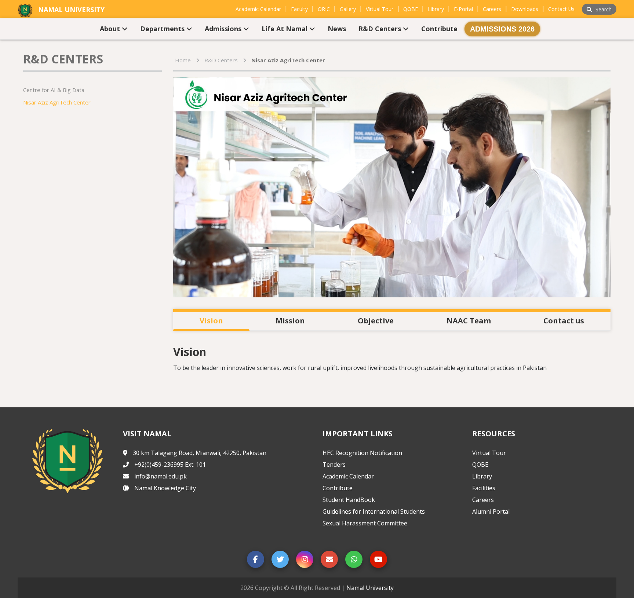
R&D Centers (221, 60)
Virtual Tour (379, 8)
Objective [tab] (376, 321)
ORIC (324, 8)
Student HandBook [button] (349, 500)
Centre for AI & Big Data (53, 89)
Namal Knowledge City (165, 488)
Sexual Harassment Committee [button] (365, 523)
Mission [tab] (290, 321)
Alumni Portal (491, 511)
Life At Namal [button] (285, 28)
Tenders (334, 465)
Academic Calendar (258, 8)
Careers (492, 8)
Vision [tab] (211, 321)
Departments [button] (163, 28)
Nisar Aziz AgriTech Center (57, 102)
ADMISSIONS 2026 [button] (502, 29)
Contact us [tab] (563, 321)
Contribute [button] (439, 28)
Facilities (483, 488)
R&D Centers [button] (380, 28)
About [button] (111, 28)
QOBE (410, 8)
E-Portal (463, 8)
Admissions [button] (224, 28)
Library (436, 8)
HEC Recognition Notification (362, 453)
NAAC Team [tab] (469, 321)
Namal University (370, 588)
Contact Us (561, 8)
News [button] (337, 28)
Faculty (299, 8)
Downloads (524, 8)
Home (183, 60)
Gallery (348, 8)
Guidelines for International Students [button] (374, 511)
